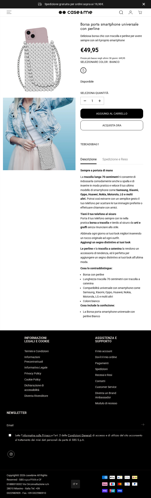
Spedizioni (101, 369)
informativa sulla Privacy (36, 435)
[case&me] (75, 12)
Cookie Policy (32, 379)
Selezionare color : (100, 61)
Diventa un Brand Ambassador (105, 395)
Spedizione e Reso (115, 159)
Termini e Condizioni (36, 351)
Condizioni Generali (80, 435)
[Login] (130, 12)
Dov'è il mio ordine (106, 357)
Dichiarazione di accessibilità (34, 387)
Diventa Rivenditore (36, 395)
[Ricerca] (121, 12)
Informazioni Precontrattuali (33, 359)
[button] (9, 12)
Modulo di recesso (106, 403)
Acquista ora (111, 125)
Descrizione (88, 159)
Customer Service (105, 387)
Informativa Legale (35, 367)
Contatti (100, 381)
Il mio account (103, 351)
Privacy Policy (32, 373)
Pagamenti (102, 363)
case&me (31, 475)
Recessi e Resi (103, 375)
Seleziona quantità (94, 93)
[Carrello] (140, 12)
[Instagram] (11, 454)
